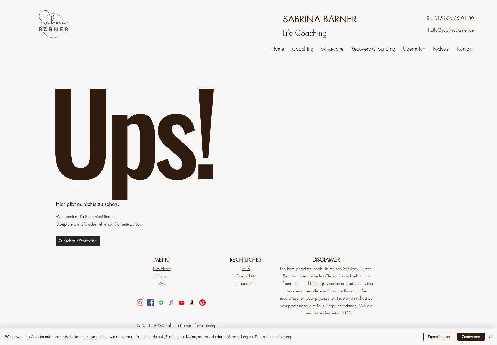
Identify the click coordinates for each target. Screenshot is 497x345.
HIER (347, 313)
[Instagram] (140, 302)
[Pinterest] (202, 302)
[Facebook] (150, 302)
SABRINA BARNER (320, 19)
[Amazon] (192, 302)
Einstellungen (439, 336)
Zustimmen (471, 336)
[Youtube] (181, 302)
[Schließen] (491, 337)
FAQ (162, 283)
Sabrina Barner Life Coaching (190, 325)
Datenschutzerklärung (273, 336)
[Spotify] (161, 302)
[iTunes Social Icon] (171, 302)
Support (161, 276)
